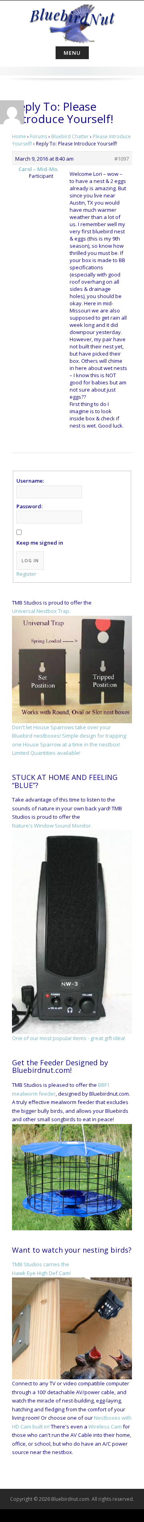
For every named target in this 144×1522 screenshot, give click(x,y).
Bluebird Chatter (70, 136)
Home (19, 136)
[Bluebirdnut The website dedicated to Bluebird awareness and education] (72, 21)
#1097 (121, 158)
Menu (72, 52)
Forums (38, 136)
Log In (30, 560)
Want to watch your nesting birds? (72, 1250)
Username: (30, 480)
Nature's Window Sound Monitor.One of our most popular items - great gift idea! (68, 932)
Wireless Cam (105, 1426)
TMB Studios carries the (40, 1264)
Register (26, 573)
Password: (29, 506)
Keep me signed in (39, 542)
